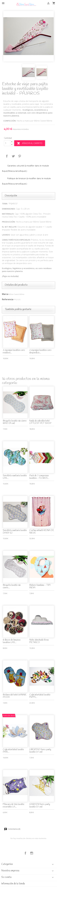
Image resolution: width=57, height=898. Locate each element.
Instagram (31, 853)
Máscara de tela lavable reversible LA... (13, 805)
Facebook (25, 853)
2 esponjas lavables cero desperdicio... (40, 351)
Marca (5, 294)
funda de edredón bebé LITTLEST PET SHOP (40, 422)
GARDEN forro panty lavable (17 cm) (39, 805)
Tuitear (13, 156)
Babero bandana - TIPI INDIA (39, 586)
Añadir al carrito (29, 143)
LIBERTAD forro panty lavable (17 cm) (40, 751)
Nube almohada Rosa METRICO (39, 641)
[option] (28, 36)
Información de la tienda (13, 883)
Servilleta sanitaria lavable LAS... (15, 477)
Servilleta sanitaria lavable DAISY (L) (15, 531)
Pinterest (19, 156)
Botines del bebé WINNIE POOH (15, 696)
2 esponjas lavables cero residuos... (14, 351)
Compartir (7, 156)
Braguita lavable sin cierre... (12, 586)
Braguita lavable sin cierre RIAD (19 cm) (15, 422)
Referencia (7, 299)
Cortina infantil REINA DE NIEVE (41, 531)
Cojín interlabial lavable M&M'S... (39, 696)
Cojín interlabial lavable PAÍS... (13, 751)
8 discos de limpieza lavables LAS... (11, 641)
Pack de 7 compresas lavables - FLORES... (39, 477)
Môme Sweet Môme (16, 294)
